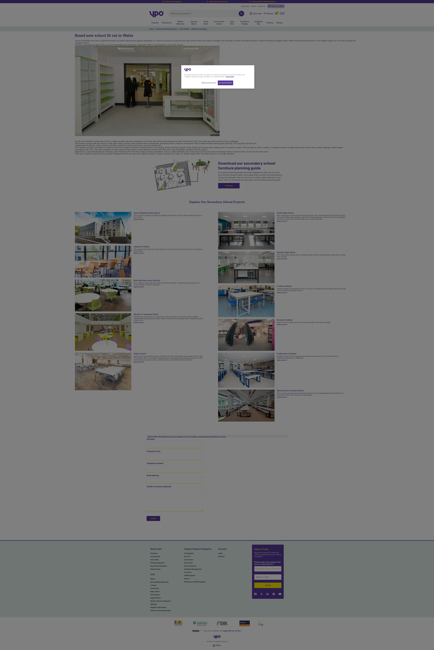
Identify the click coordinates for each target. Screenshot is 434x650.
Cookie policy (229, 76)
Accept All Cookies (225, 83)
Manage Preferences (209, 82)
